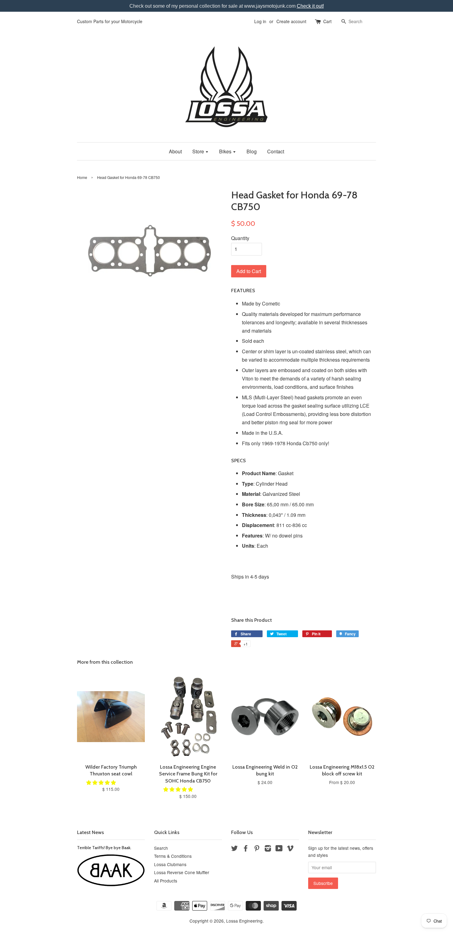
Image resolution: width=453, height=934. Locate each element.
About (175, 151)
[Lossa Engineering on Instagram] (267, 849)
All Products (165, 881)
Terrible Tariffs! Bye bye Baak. (104, 847)
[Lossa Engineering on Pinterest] (256, 849)
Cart (327, 21)
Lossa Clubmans (170, 864)
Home (82, 177)
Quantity (240, 238)
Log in (260, 21)
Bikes (226, 151)
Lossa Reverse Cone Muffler (181, 872)
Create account (291, 21)
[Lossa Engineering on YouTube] (279, 849)
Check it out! (310, 6)
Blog (252, 151)
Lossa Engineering (244, 921)
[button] (101, 782)
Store (198, 151)
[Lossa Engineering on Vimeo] (290, 849)
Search (161, 848)
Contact (275, 151)
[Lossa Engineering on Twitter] (234, 849)
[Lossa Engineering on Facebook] (245, 849)
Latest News (90, 832)
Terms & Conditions (173, 856)
